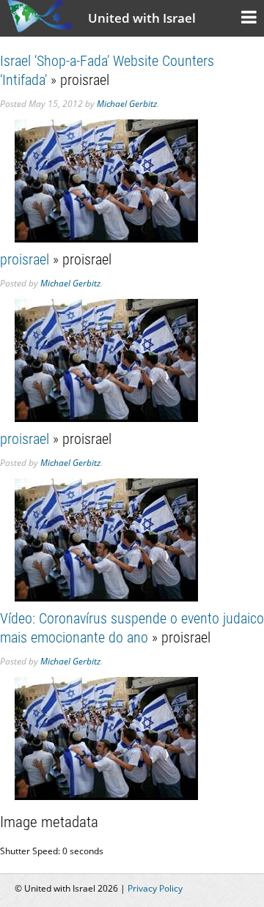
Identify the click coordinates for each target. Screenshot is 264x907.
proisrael (24, 259)
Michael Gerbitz (127, 103)
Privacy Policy (155, 888)
